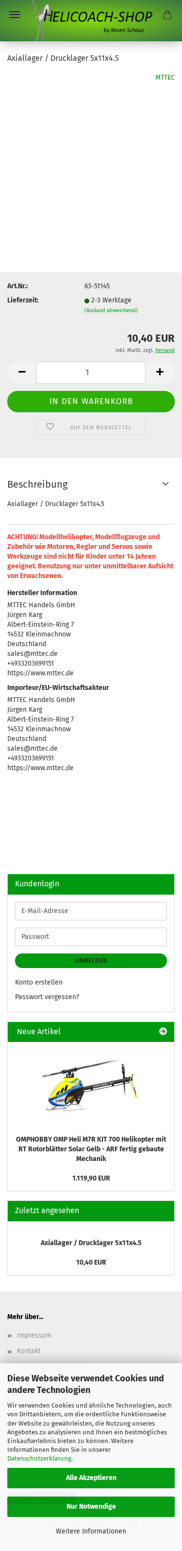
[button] (21, 373)
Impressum (34, 1335)
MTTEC (165, 77)
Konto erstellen (39, 982)
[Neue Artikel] (163, 1032)
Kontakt (29, 1351)
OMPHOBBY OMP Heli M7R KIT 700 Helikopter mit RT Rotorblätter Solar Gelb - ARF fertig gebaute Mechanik (91, 1149)
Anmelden (91, 960)
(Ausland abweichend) (111, 310)
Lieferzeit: (22, 300)
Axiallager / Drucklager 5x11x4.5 (91, 1243)
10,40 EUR (91, 1262)
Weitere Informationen (91, 1531)
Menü (14, 14)
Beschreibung (37, 484)
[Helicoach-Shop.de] (91, 20)
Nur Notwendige (91, 1506)
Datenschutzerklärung (39, 1458)
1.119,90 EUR (91, 1178)
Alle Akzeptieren (91, 1478)
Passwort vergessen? (47, 997)
